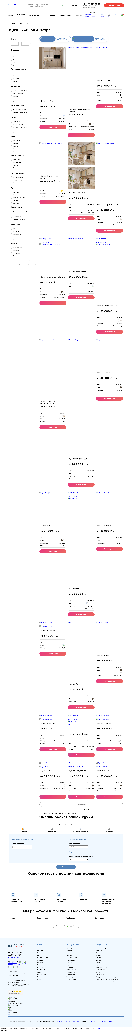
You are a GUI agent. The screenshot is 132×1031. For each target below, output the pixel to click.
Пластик (16, 96)
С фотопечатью (72, 972)
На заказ (16, 195)
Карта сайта (121, 1019)
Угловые (16, 256)
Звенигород (42, 918)
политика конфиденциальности (68, 1022)
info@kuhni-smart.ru (72, 5)
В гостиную (70, 967)
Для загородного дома (21, 211)
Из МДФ (16, 231)
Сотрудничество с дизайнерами (107, 979)
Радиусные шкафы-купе (75, 953)
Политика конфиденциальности (106, 1019)
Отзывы (98, 955)
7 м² (14, 62)
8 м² (14, 65)
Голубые (16, 152)
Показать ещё (60, 926)
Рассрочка (99, 950)
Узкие (15, 168)
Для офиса (17, 216)
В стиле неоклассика (20, 130)
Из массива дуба (19, 237)
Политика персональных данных (85, 1019)
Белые (15, 143)
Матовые (16, 78)
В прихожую (70, 960)
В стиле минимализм (20, 127)
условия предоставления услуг (101, 1022)
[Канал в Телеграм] (116, 15)
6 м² (14, 59)
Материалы (34, 15)
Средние (16, 165)
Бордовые (16, 146)
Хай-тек (40, 979)
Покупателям (65, 15)
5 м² (14, 57)
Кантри (15, 133)
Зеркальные (70, 965)
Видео (98, 972)
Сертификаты (100, 970)
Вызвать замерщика (103, 948)
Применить (32, 259)
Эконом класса (71, 957)
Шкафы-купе (21, 15)
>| (92, 810)
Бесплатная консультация (100, 39)
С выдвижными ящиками (74, 982)
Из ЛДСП (16, 228)
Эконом (16, 200)
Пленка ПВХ (41, 948)
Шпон (15, 81)
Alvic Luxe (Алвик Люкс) (21, 90)
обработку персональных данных (90, 16)
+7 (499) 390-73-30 (91, 4)
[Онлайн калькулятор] (102, 15)
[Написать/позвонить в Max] (109, 15)
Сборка (98, 962)
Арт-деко (16, 121)
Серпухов (99, 918)
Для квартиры (18, 214)
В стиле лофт (71, 979)
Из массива (17, 234)
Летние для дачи (19, 219)
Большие (16, 159)
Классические (42, 965)
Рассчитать (66, 867)
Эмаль (15, 102)
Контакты (79, 15)
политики (99, 1028)
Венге (15, 149)
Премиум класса (72, 948)
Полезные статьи (102, 967)
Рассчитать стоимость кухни (63, 39)
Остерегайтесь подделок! (105, 982)
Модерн (40, 967)
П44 (14, 183)
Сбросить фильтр (23, 264)
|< (76, 810)
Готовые (16, 192)
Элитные (16, 203)
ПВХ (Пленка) (18, 93)
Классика (69, 962)
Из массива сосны (19, 240)
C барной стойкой (19, 109)
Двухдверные (71, 974)
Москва (11, 918)
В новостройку (18, 177)
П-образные (17, 247)
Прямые (16, 250)
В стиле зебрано (19, 124)
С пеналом (16, 253)
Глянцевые (17, 76)
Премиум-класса (19, 197)
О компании (100, 974)
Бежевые (16, 140)
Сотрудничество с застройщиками (108, 977)
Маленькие (17, 162)
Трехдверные (71, 970)
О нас (44, 15)
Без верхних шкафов (20, 112)
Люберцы (70, 918)
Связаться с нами (114, 5)
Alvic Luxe (16, 73)
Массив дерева (42, 957)
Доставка (99, 960)
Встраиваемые (42, 974)
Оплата (98, 957)
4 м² (14, 54)
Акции (52, 15)
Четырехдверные (72, 977)
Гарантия (99, 965)
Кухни (10, 15)
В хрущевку (17, 180)
